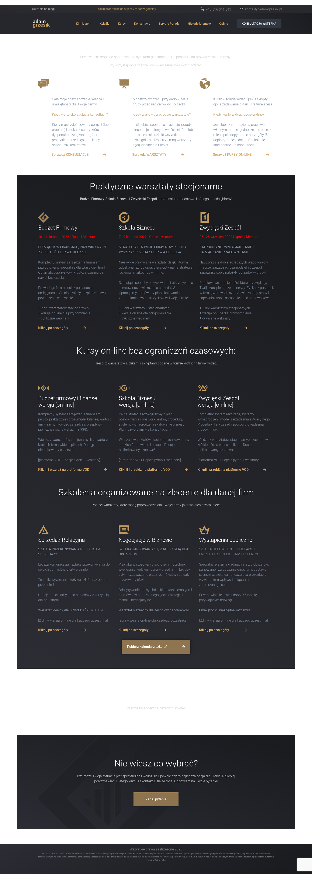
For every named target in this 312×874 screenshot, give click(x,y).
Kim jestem (83, 23)
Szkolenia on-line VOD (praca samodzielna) (239, 86)
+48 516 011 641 (218, 9)
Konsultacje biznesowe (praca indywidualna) (79, 86)
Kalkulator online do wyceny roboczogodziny (126, 9)
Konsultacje (142, 23)
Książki (105, 23)
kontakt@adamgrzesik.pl (263, 9)
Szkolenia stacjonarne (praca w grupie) (159, 86)
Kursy (122, 23)
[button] (62, 328)
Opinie (223, 23)
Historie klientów (199, 23)
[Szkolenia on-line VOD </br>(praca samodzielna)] (205, 83)
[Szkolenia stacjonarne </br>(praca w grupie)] (124, 83)
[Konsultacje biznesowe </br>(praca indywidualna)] (43, 83)
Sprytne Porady (169, 23)
